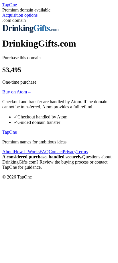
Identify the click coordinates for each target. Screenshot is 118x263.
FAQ (44, 151)
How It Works (27, 151)
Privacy (69, 151)
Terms (82, 151)
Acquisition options (20, 15)
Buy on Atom (17, 91)
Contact (56, 151)
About (8, 151)
